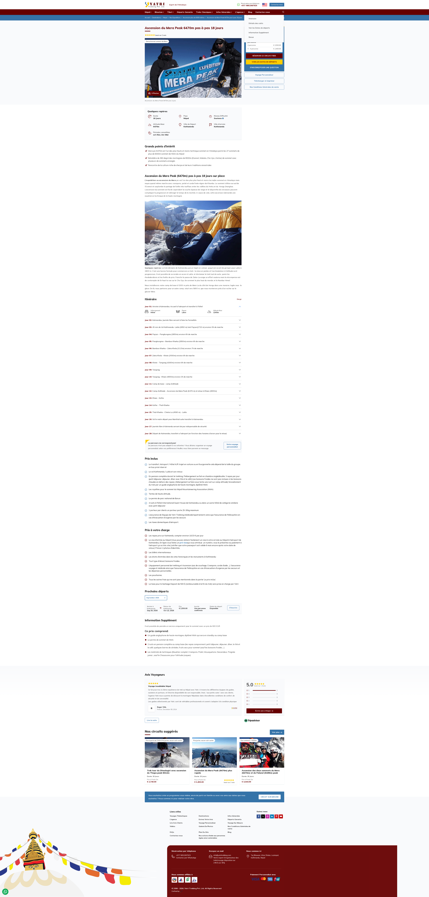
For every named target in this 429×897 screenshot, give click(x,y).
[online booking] (265, 879)
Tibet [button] (169, 12)
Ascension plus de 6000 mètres (194, 17)
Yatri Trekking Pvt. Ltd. (194, 888)
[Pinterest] (276, 816)
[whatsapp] (5, 892)
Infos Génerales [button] (223, 12)
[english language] (264, 4)
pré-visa (183, 542)
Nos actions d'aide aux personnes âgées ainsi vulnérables (212, 837)
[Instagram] (267, 816)
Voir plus (276, 732)
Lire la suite (152, 720)
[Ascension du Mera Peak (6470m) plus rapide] (214, 752)
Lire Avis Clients (176, 823)
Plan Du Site (203, 832)
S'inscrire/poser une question (264, 67)
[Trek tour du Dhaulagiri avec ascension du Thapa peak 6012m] (167, 752)
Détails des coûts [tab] (256, 23)
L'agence (173, 819)
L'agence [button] (239, 12)
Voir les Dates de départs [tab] (259, 28)
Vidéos (172, 826)
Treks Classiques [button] (203, 12)
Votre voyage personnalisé (232, 445)
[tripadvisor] (252, 720)
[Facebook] (259, 816)
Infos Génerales (234, 816)
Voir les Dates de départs (264, 62)
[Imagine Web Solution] (181, 891)
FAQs (172, 832)
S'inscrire (233, 608)
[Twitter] (263, 816)
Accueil (147, 17)
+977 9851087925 (183, 855)
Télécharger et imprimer (264, 81)
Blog (250, 12)
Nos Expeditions (175, 17)
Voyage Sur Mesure (235, 823)
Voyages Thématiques (178, 816)
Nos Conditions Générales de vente (264, 87)
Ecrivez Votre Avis (206, 819)
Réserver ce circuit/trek (264, 56)
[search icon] (283, 12)
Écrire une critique (263, 711)
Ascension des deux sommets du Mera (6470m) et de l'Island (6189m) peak (261, 771)
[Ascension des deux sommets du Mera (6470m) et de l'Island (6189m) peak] (262, 752)
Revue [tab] (251, 37)
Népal (165, 17)
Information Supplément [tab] (259, 33)
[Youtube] (281, 816)
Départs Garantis (185, 12)
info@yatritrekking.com (222, 855)
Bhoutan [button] (158, 12)
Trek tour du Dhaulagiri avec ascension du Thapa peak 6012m (166, 771)
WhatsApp (191, 858)
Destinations (156, 17)
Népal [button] (147, 12)
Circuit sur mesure (270, 797)
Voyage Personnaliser (264, 75)
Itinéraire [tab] (252, 19)
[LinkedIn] (272, 816)
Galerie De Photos (206, 826)
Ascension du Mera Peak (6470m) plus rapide (213, 771)
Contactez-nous (277, 5)
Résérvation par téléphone (250, 5)
